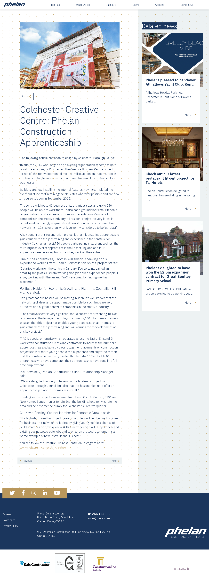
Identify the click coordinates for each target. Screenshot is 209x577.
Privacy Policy (10, 525)
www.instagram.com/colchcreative (43, 447)
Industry (111, 4)
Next (115, 460)
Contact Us (187, 4)
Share (25, 96)
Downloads (8, 520)
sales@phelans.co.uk (100, 518)
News (135, 4)
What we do (83, 4)
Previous (26, 460)
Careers (159, 4)
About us (55, 4)
